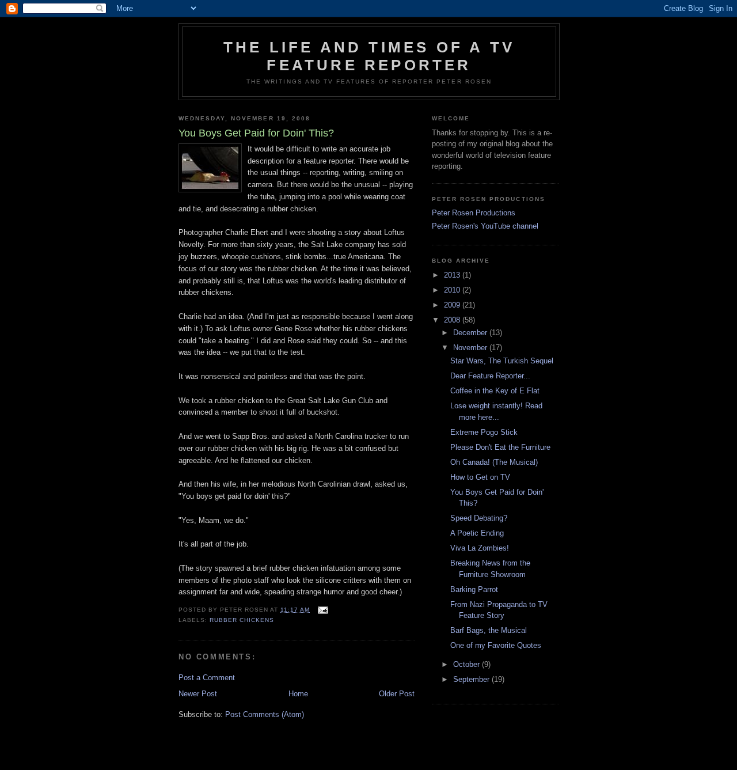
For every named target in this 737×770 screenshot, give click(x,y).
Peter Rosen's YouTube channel (485, 226)
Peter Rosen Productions (473, 212)
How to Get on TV (480, 477)
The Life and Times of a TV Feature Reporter (369, 56)
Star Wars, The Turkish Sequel (501, 360)
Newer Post (197, 693)
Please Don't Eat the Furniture (500, 447)
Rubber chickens (242, 620)
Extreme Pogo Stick (484, 432)
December (471, 332)
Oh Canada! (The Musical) (494, 462)
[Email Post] (323, 609)
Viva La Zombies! (479, 548)
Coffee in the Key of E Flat (495, 390)
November (471, 347)
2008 (453, 320)
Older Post (397, 693)
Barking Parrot (474, 589)
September (472, 679)
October (467, 664)
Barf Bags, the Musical (488, 630)
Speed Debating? (478, 518)
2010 (453, 290)
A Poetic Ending (477, 533)
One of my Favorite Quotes (495, 645)
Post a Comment (206, 677)
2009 (453, 305)
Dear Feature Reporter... (490, 375)
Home (298, 693)
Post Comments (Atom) (264, 714)
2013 (453, 275)
